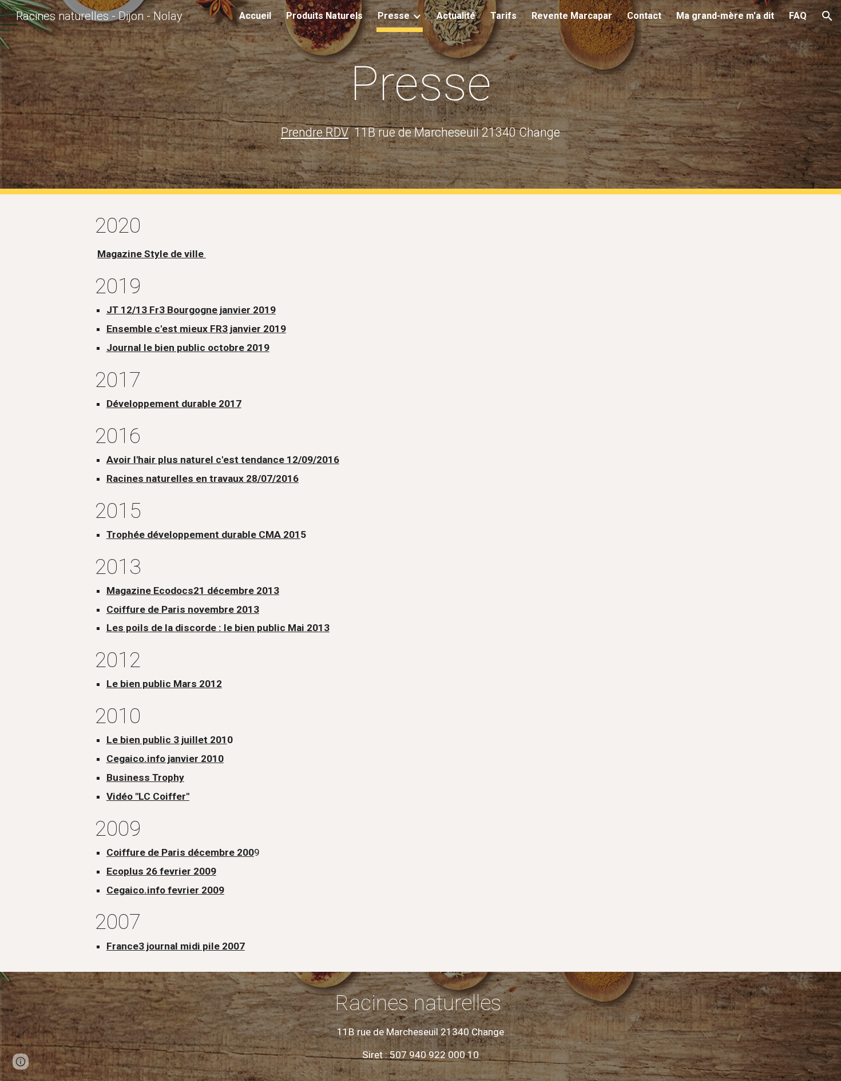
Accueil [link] (255, 15)
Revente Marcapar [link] (571, 15)
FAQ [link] (798, 15)
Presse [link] (394, 15)
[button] (827, 16)
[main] (420, 97)
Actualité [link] (456, 15)
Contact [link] (644, 15)
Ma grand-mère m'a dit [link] (725, 15)
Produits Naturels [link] (324, 15)
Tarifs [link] (503, 15)
